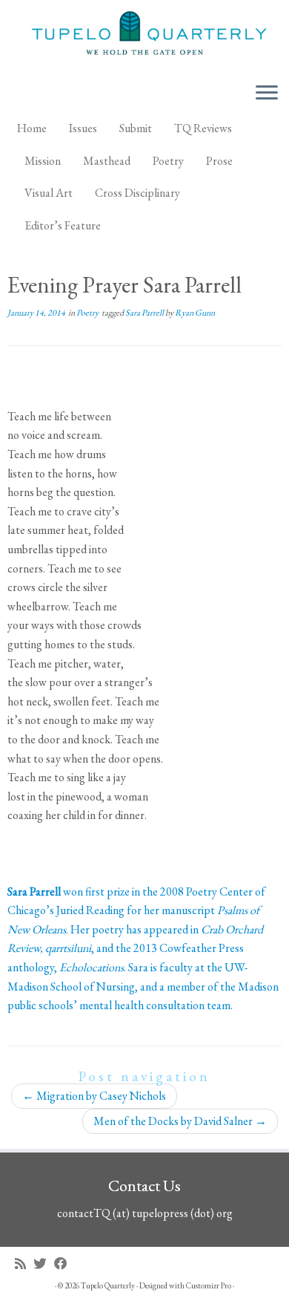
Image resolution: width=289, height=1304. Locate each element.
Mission (42, 161)
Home (32, 128)
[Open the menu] (267, 93)
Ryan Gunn (195, 313)
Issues (83, 128)
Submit (135, 128)
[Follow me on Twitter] (43, 1263)
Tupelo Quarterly (108, 1285)
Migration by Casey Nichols (94, 1095)
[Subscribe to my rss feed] (24, 1263)
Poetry (168, 161)
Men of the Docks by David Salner (180, 1121)
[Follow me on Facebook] (64, 1263)
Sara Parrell (145, 313)
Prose (219, 161)
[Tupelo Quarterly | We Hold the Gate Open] (144, 35)
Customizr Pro (208, 1285)
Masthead (106, 161)
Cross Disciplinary (137, 193)
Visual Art (48, 193)
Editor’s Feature (62, 225)
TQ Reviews (203, 128)
